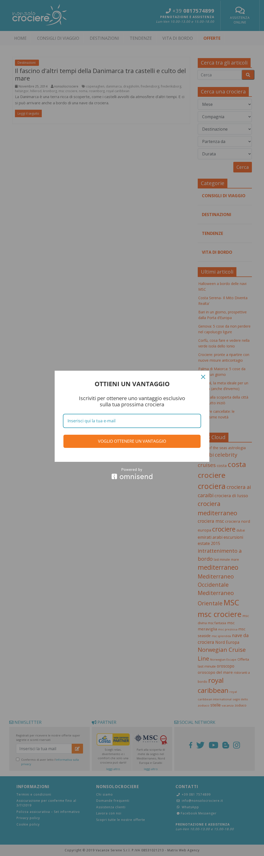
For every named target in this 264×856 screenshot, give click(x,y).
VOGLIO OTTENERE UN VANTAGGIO (132, 441)
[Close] (203, 377)
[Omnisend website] (132, 473)
